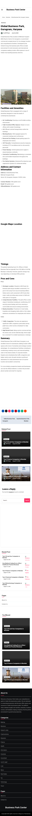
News (2, 770)
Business (3, 22)
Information (4, 750)
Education (3, 738)
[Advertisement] (16, 72)
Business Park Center (15, 9)
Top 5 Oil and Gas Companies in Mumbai (15, 442)
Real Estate (4, 774)
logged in (11, 492)
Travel (2, 786)
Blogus (20, 813)
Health (2, 746)
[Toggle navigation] (2, 10)
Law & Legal (4, 762)
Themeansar (27, 813)
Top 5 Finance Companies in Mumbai (14, 459)
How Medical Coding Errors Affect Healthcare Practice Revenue (11, 564)
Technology (4, 782)
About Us (4, 600)
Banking (3, 722)
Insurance (3, 754)
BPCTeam (7, 33)
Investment (4, 758)
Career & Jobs (4, 730)
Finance (7, 642)
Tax (2, 778)
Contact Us (5, 604)
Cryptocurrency (5, 734)
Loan (2, 766)
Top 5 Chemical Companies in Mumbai (15, 476)
